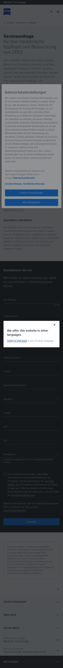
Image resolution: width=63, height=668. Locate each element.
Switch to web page (17, 340)
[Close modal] (54, 324)
